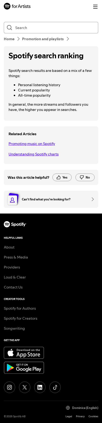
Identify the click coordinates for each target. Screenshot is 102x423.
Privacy (80, 416)
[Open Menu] (95, 7)
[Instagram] (9, 387)
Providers (12, 267)
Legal (68, 416)
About (9, 247)
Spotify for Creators (20, 318)
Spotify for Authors (20, 308)
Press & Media (16, 257)
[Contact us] (91, 199)
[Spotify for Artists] (17, 7)
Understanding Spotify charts (34, 154)
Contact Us (13, 287)
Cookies (93, 416)
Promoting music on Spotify (32, 143)
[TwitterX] (24, 387)
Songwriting (14, 328)
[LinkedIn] (40, 387)
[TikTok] (55, 387)
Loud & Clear (15, 277)
